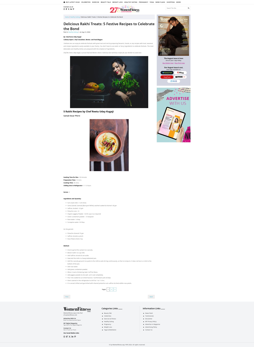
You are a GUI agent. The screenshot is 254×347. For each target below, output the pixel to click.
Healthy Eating (130, 2)
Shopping (171, 2)
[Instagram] (64, 336)
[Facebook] (66, 9)
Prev (66, 297)
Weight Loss (117, 2)
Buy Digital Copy (168, 63)
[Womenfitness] (124, 9)
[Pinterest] (73, 9)
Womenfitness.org (119, 345)
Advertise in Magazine (152, 324)
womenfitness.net (71, 315)
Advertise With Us (70, 318)
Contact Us (67, 328)
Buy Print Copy (180, 63)
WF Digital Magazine (70, 323)
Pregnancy (143, 2)
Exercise (95, 2)
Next (151, 297)
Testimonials (149, 316)
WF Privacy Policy (150, 321)
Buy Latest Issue (73, 2)
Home (67, 17)
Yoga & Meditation (110, 330)
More (178, 2)
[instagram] (64, 9)
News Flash (160, 2)
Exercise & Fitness (110, 319)
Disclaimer (148, 319)
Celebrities (86, 2)
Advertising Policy (151, 327)
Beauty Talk (106, 2)
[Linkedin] (71, 9)
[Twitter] (68, 9)
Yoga (152, 2)
